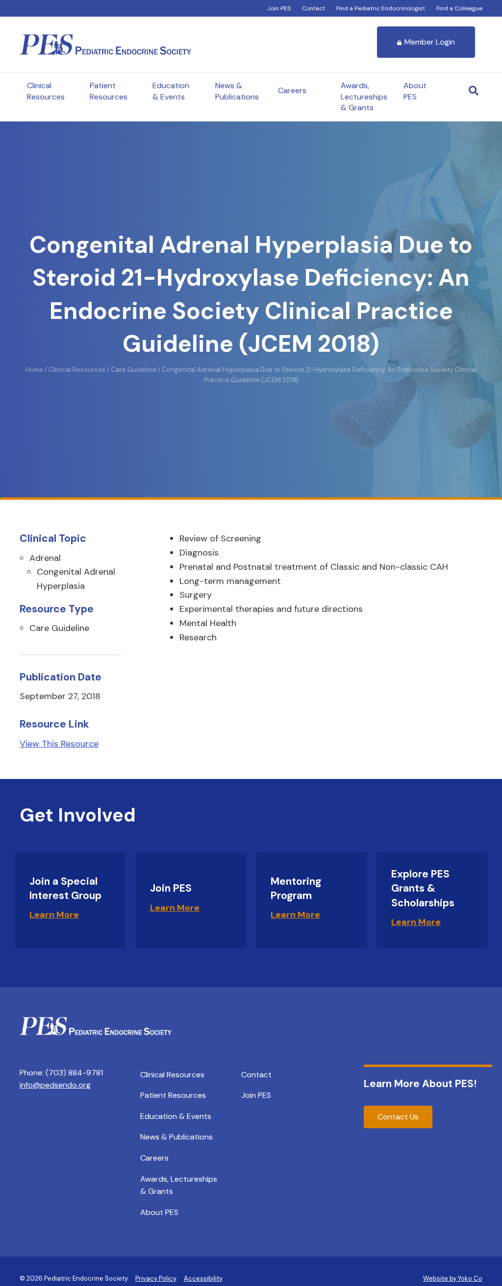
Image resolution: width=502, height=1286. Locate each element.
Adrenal (45, 558)
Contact (313, 8)
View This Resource (59, 744)
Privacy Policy (155, 1278)
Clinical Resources (46, 90)
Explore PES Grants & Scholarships (422, 888)
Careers (292, 90)
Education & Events (170, 90)
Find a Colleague (459, 8)
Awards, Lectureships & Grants (364, 96)
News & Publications (237, 90)
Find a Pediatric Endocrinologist (380, 8)
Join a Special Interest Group (65, 888)
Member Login (429, 42)
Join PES (279, 8)
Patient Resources (108, 90)
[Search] (473, 90)
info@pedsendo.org (55, 1085)
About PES (415, 90)
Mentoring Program (296, 888)
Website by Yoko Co (452, 1278)
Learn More (54, 915)
